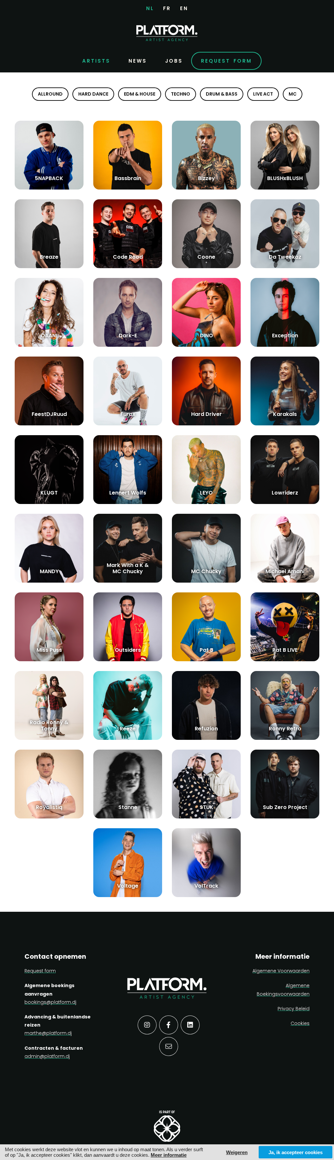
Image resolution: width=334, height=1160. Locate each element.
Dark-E (128, 335)
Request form (226, 60)
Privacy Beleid (294, 1008)
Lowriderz (285, 492)
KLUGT (49, 492)
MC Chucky (206, 571)
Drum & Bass (221, 94)
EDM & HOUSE (139, 94)
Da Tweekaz (285, 257)
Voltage (127, 886)
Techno (180, 94)
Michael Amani (285, 571)
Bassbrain (127, 178)
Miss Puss (49, 650)
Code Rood (128, 257)
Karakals (285, 414)
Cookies (300, 1023)
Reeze (128, 728)
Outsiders (128, 650)
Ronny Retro (285, 728)
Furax (127, 414)
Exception (285, 335)
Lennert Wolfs (127, 492)
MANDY (49, 571)
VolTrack (206, 886)
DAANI (49, 335)
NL (150, 8)
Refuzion (206, 728)
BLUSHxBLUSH (285, 178)
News (138, 60)
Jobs (174, 60)
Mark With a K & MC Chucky (128, 568)
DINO (206, 335)
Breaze (49, 257)
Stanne (127, 807)
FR (167, 8)
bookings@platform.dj (50, 1002)
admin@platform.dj (47, 1056)
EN (184, 8)
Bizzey (206, 178)
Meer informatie (169, 1155)
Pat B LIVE (284, 650)
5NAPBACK (49, 178)
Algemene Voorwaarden (281, 971)
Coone (206, 257)
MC (292, 94)
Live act (263, 94)
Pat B (206, 650)
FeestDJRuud (49, 414)
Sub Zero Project (285, 807)
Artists (96, 60)
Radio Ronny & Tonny (49, 725)
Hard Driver (206, 414)
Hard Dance (93, 94)
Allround (50, 94)
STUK (206, 807)
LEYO (206, 492)
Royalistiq (49, 807)
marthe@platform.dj (48, 1033)
